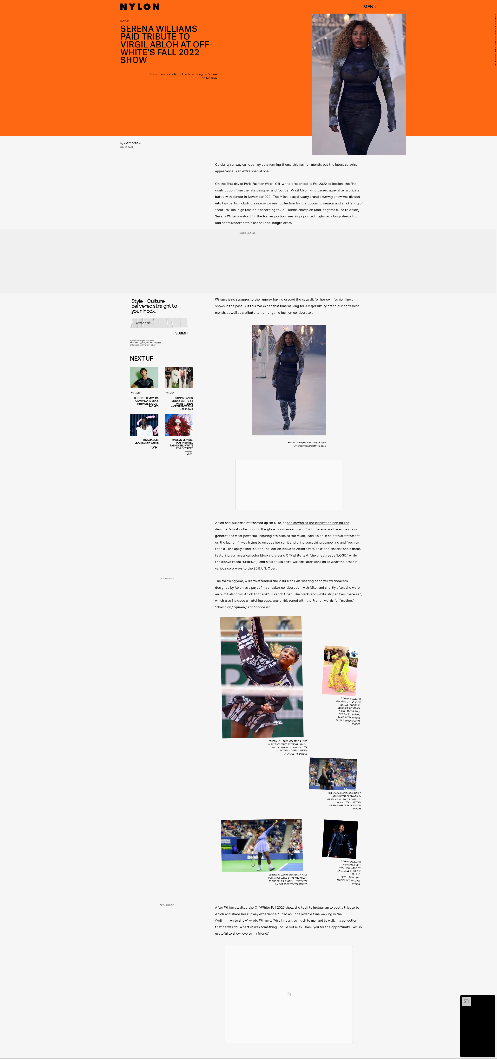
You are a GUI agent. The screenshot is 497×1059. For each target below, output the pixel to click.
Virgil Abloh (299, 190)
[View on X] (289, 485)
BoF (283, 210)
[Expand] (464, 998)
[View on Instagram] (289, 994)
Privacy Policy (149, 345)
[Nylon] (139, 7)
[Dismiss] (491, 998)
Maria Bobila (132, 143)
